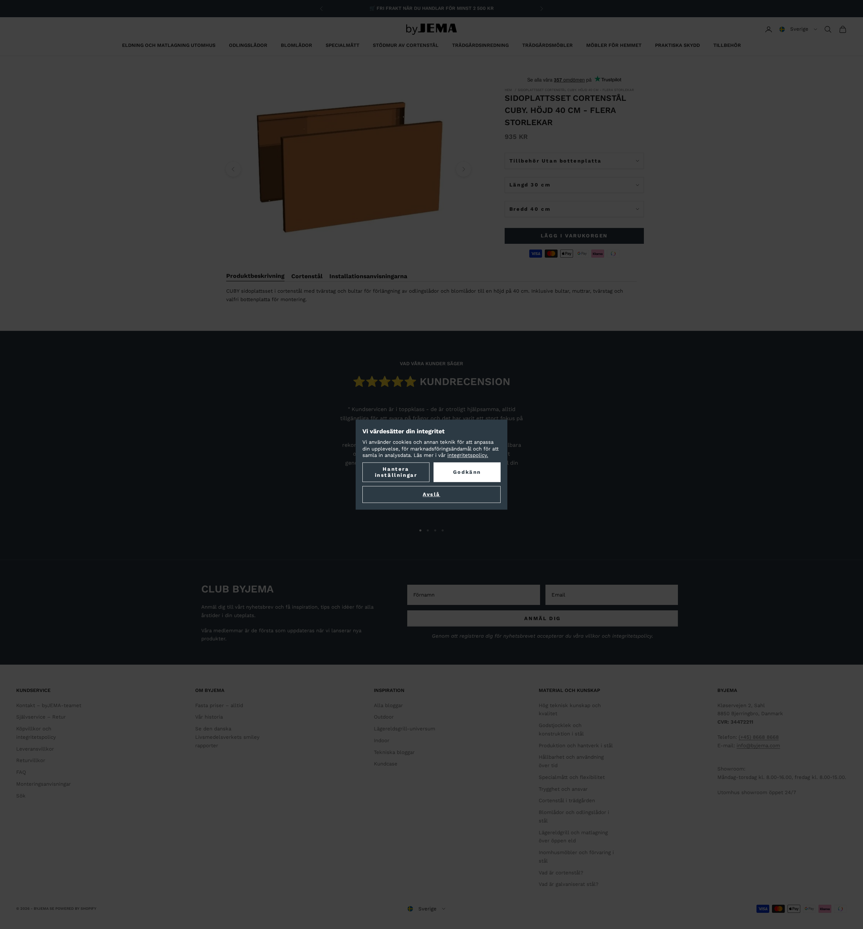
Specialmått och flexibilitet (572, 777)
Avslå (431, 494)
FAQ (21, 772)
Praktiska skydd (677, 45)
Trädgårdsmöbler (547, 45)
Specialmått (342, 45)
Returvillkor (30, 760)
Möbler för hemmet (614, 45)
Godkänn (467, 472)
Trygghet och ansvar (563, 789)
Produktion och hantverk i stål (576, 746)
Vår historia (209, 717)
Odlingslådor (248, 45)
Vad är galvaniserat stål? (568, 884)
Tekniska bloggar (394, 752)
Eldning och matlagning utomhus (168, 45)
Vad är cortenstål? (561, 873)
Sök (21, 796)
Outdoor (384, 717)
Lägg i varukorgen (574, 236)
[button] (798, 29)
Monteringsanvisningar (43, 784)
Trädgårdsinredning (480, 45)
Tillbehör (727, 45)
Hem (508, 90)
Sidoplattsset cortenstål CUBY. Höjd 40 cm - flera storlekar (576, 90)
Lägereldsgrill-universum (404, 729)
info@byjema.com (758, 746)
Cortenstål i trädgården (567, 800)
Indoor (381, 740)
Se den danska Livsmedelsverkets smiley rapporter (227, 737)
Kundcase (385, 764)
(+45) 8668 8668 (759, 737)
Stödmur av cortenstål (406, 45)
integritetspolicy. (467, 456)
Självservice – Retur (41, 717)
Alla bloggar (388, 705)
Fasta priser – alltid (219, 705)
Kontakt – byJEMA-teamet (48, 705)
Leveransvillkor (35, 749)
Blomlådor (296, 45)
